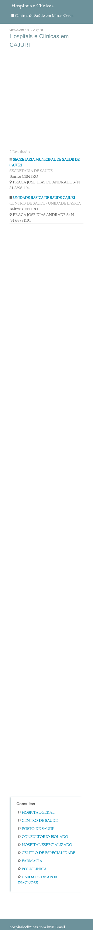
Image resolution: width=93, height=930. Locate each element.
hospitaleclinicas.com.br (30, 927)
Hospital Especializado (47, 845)
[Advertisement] (46, 99)
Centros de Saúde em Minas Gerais (44, 16)
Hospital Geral (38, 813)
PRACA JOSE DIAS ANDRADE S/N (43, 215)
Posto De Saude (38, 829)
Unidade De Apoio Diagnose (38, 880)
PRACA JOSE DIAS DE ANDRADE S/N (46, 182)
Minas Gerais (19, 30)
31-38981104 (20, 188)
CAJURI (38, 30)
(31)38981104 (20, 221)
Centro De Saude (40, 821)
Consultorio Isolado (45, 837)
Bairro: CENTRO (24, 177)
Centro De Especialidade (48, 853)
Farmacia (32, 861)
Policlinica (34, 869)
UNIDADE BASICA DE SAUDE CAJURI (44, 198)
